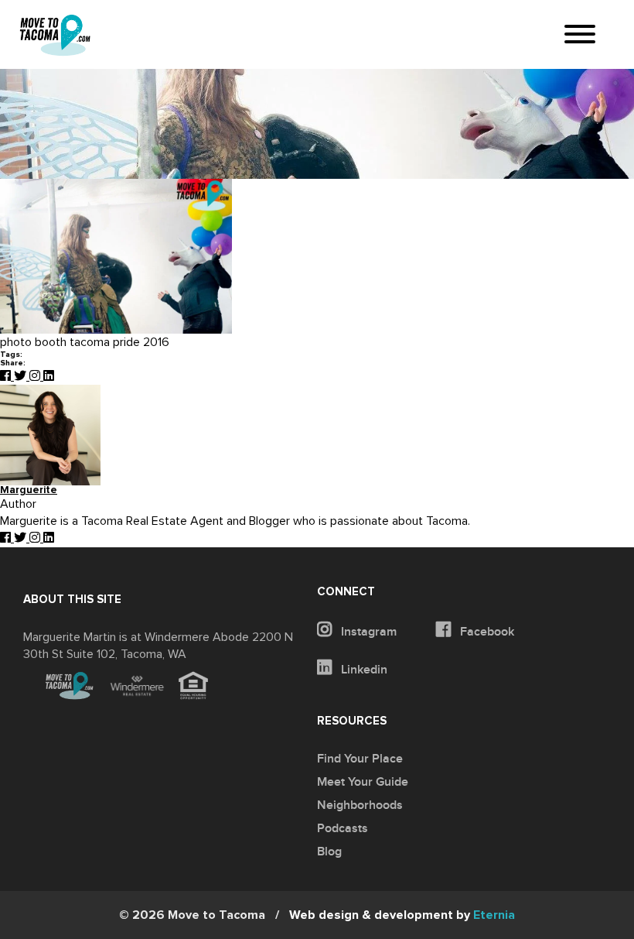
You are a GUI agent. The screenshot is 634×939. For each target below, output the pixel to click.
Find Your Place (360, 758)
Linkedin (362, 669)
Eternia (402, 915)
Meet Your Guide (362, 782)
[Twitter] (21, 376)
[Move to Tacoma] (54, 35)
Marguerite (28, 490)
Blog (329, 851)
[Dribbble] (48, 376)
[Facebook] (7, 376)
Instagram (367, 631)
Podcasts (342, 828)
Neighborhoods (360, 805)
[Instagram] (36, 376)
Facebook (485, 631)
